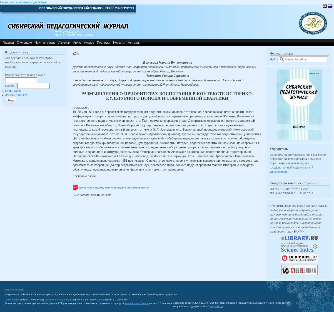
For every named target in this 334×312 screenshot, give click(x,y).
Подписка (103, 42)
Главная (8, 42)
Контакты (133, 42)
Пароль (11, 85)
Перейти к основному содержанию (23, 2)
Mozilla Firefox (12, 299)
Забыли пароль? (16, 95)
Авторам (64, 42)
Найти (274, 59)
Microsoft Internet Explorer (58, 299)
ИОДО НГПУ (216, 306)
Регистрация (13, 90)
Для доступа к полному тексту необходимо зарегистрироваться (114, 188)
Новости (119, 42)
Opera (100, 299)
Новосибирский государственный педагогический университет (291, 167)
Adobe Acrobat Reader (137, 303)
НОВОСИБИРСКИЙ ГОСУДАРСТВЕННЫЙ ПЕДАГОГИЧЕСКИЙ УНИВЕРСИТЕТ (86, 8)
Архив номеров (83, 42)
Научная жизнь (45, 42)
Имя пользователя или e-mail (25, 75)
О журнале (24, 42)
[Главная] (313, 33)
